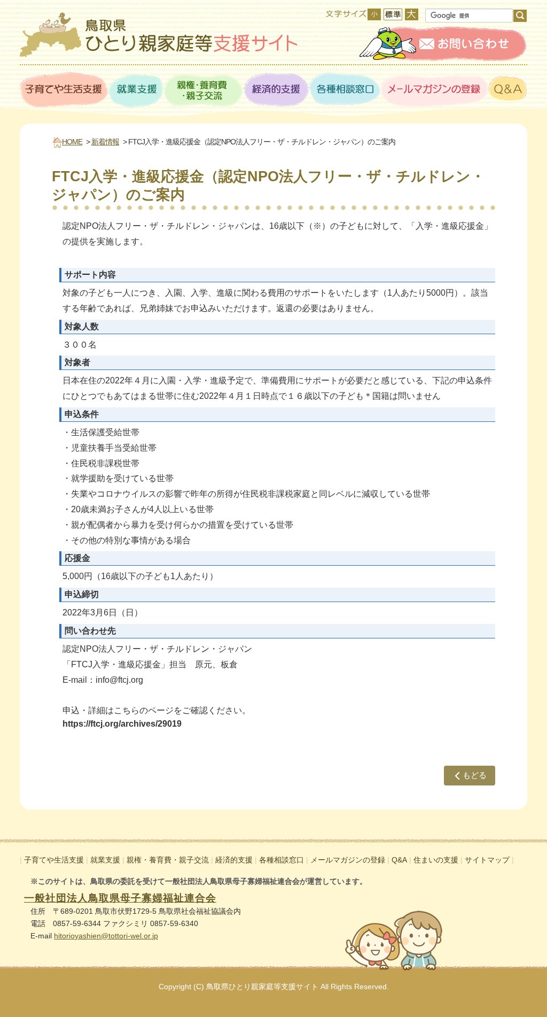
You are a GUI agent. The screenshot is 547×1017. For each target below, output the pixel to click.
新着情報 (105, 141)
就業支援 (105, 860)
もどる (475, 775)
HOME (72, 141)
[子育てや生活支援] (64, 91)
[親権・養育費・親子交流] (203, 91)
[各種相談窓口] (345, 91)
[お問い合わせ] (443, 44)
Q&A (399, 860)
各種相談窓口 (281, 860)
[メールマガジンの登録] (434, 91)
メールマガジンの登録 (347, 860)
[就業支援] (135, 91)
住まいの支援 (435, 860)
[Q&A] (507, 91)
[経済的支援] (276, 91)
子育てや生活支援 (54, 860)
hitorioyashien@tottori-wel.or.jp (106, 935)
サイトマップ (487, 860)
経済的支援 (234, 860)
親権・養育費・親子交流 (168, 860)
